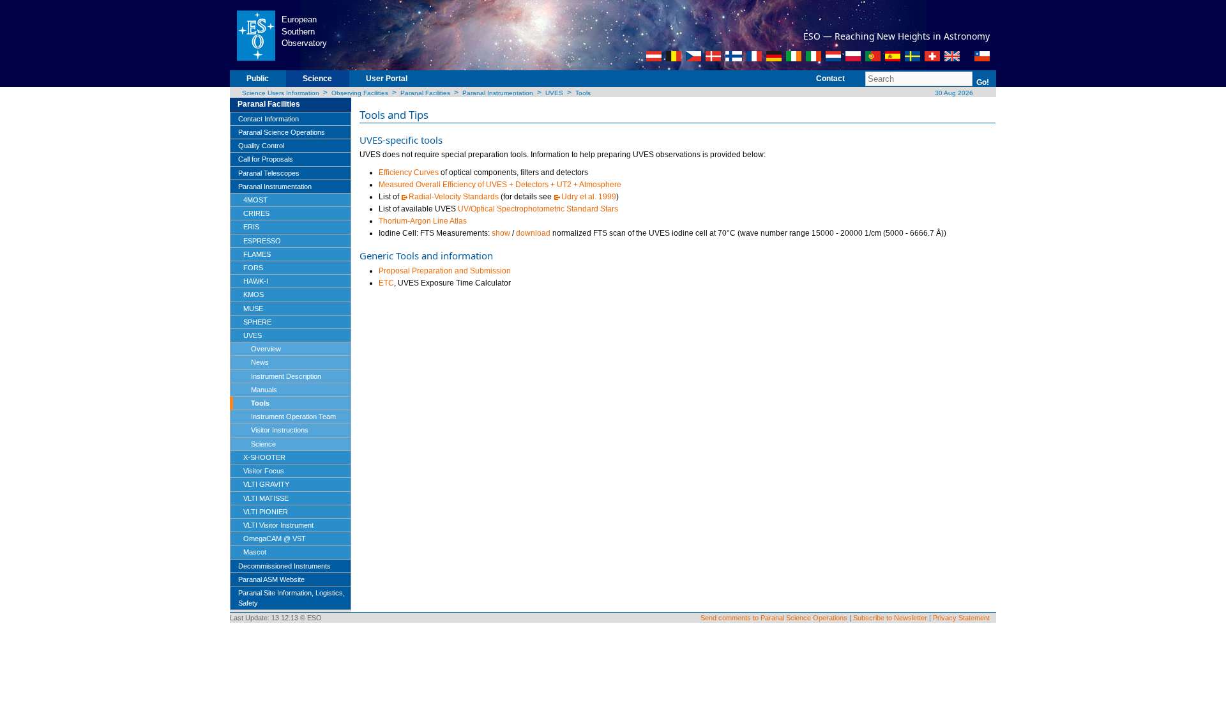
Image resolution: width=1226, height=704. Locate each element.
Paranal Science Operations (281, 132)
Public (257, 78)
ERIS (251, 227)
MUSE (253, 308)
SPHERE (257, 322)
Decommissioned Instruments (284, 566)
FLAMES (257, 254)
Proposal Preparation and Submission (445, 270)
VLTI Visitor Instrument (278, 525)
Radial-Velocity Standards (454, 196)
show (501, 233)
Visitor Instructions (279, 430)
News (260, 362)
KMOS (253, 294)
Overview (266, 349)
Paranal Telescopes (268, 173)
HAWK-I (255, 281)
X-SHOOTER (264, 457)
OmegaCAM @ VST (274, 538)
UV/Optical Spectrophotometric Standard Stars (538, 208)
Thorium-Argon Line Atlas (423, 221)
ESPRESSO (262, 241)
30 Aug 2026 (953, 92)
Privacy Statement (961, 618)
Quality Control (261, 145)
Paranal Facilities (425, 92)
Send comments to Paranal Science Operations (773, 618)
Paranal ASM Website (271, 579)
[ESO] (256, 34)
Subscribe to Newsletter (890, 618)
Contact (830, 78)
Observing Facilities (359, 92)
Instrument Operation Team (293, 416)
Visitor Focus (263, 471)
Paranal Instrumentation (497, 92)
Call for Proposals (265, 159)
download (533, 233)
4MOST (255, 200)
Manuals (264, 390)
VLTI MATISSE (266, 498)
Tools (583, 92)
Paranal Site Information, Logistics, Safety (291, 598)
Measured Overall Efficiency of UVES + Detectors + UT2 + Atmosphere (500, 184)
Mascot (254, 552)
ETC (386, 283)
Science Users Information (280, 92)
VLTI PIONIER (265, 512)
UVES (554, 92)
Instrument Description (286, 376)
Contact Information (268, 119)
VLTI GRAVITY (266, 484)
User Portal (386, 78)
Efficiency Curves (409, 172)
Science (317, 78)
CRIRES (256, 213)
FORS (253, 268)
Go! (982, 82)
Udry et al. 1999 (588, 196)
